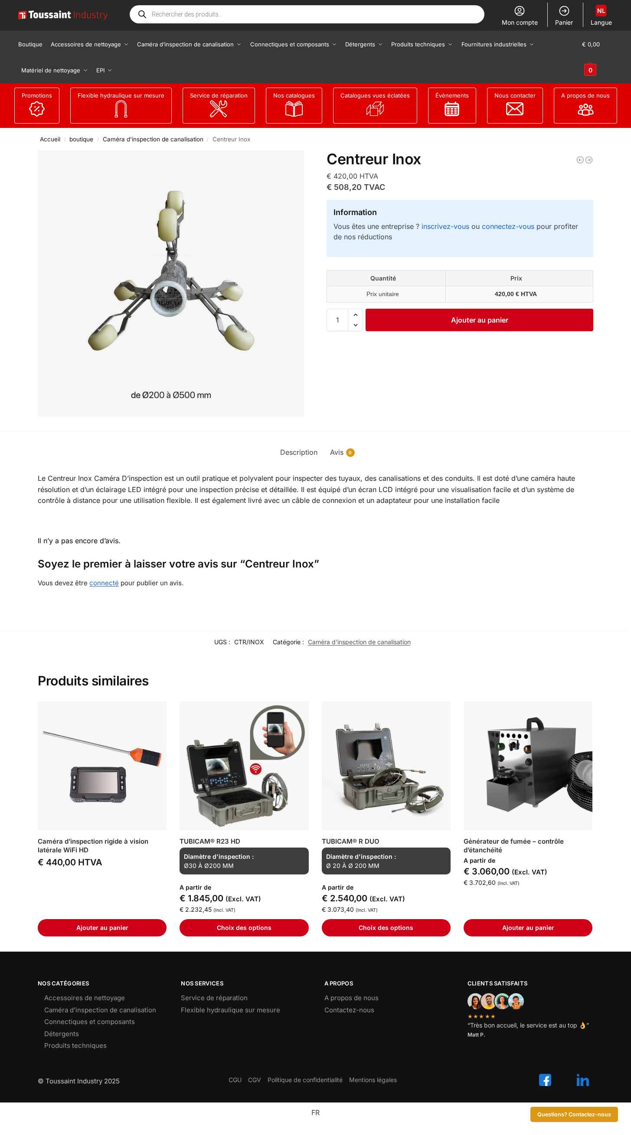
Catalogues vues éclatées (375, 95)
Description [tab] (298, 452)
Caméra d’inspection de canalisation (100, 1010)
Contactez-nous (349, 1010)
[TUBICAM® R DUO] (386, 765)
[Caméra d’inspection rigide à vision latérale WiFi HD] (102, 765)
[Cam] (580, 160)
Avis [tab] (341, 452)
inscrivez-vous (445, 226)
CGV (254, 1079)
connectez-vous (508, 226)
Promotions (37, 95)
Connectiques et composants (89, 1022)
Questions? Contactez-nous (574, 1114)
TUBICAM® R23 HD (210, 841)
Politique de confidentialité (305, 1079)
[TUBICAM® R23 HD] (244, 765)
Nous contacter (515, 95)
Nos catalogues (294, 95)
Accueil (50, 139)
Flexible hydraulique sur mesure (121, 95)
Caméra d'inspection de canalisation (153, 139)
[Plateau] (589, 160)
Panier (564, 22)
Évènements (452, 95)
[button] (597, 57)
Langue (601, 16)
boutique (81, 139)
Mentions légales (373, 1079)
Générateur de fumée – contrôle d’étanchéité (514, 845)
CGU (235, 1079)
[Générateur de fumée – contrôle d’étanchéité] (528, 765)
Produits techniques (75, 1045)
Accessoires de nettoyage (84, 998)
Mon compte (520, 22)
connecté (104, 583)
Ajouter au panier (479, 320)
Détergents (61, 1034)
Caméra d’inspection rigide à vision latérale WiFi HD (93, 845)
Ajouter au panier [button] (102, 927)
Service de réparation (219, 95)
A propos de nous (585, 95)
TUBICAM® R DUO (350, 841)
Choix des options (244, 927)
